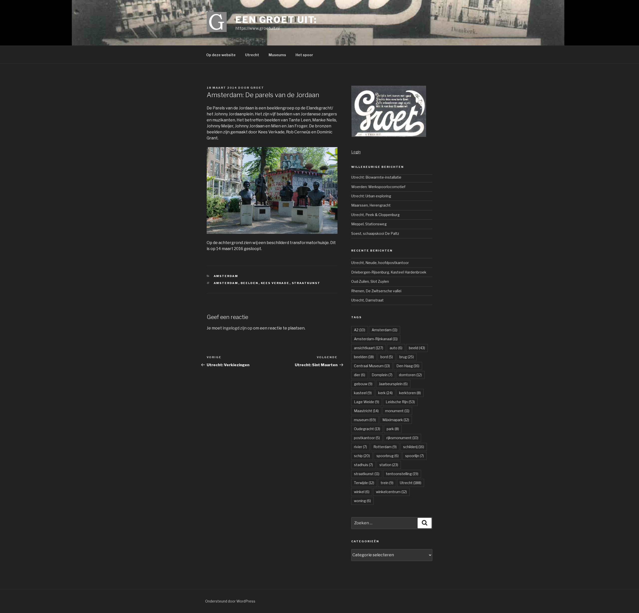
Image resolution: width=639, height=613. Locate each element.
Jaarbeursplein (393, 384)
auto (396, 348)
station (388, 465)
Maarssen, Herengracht (371, 205)
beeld (417, 348)
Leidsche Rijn (400, 402)
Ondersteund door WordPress (230, 601)
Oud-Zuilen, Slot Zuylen (370, 281)
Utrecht (252, 55)
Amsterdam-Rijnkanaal (376, 339)
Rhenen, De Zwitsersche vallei (376, 291)
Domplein (382, 375)
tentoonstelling (402, 474)
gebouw (363, 384)
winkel (361, 492)
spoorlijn (414, 456)
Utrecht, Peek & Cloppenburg (375, 215)
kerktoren (410, 393)
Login (356, 152)
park (393, 429)
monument (397, 411)
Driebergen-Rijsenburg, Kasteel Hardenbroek (388, 272)
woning (362, 501)
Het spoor (304, 55)
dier (359, 375)
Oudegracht (367, 429)
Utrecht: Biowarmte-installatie (376, 177)
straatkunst (306, 283)
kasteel (363, 393)
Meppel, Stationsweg (369, 224)
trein (387, 483)
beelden (250, 283)
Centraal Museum (372, 366)
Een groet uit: (276, 19)
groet (257, 87)
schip (362, 456)
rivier (360, 447)
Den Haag (407, 366)
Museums (277, 55)
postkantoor (367, 438)
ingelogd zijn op (237, 328)
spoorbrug (387, 456)
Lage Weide (366, 402)
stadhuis (363, 465)
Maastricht (366, 411)
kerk (385, 393)
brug (406, 357)
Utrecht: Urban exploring (371, 196)
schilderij (413, 447)
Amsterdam (226, 276)
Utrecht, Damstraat (367, 300)
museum (365, 420)
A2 (359, 330)
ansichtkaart (368, 348)
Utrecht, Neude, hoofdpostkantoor (380, 263)
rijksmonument (402, 438)
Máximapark (395, 420)
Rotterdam (385, 447)
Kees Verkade (275, 283)
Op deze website (221, 55)
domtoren (410, 375)
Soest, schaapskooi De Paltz (375, 233)
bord (386, 357)
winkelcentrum (391, 492)
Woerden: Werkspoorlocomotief (378, 187)
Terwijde (364, 483)
